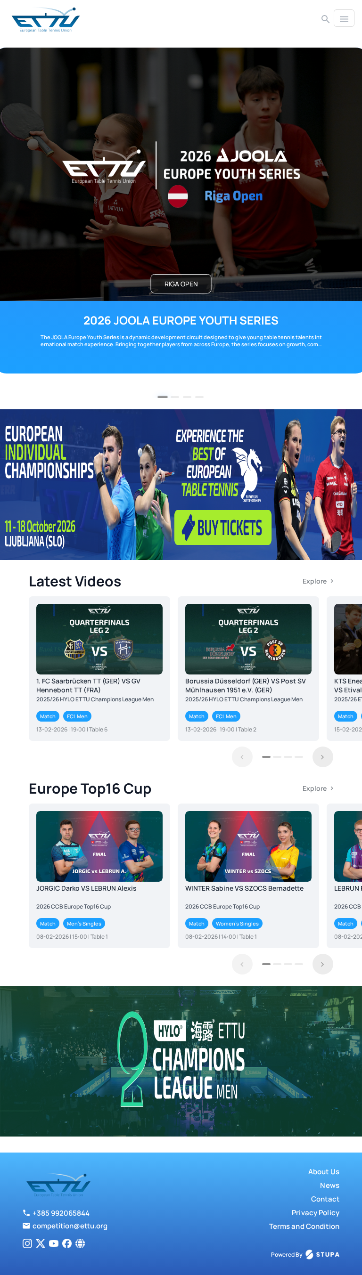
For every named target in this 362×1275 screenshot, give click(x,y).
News (329, 1185)
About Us (323, 1172)
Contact (325, 1199)
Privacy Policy (315, 1213)
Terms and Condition (304, 1226)
